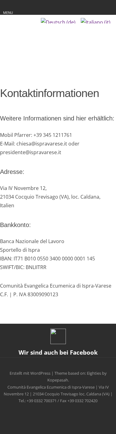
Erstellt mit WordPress (30, 373)
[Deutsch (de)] (58, 20)
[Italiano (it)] (95, 20)
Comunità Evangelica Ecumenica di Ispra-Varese (58, 43)
